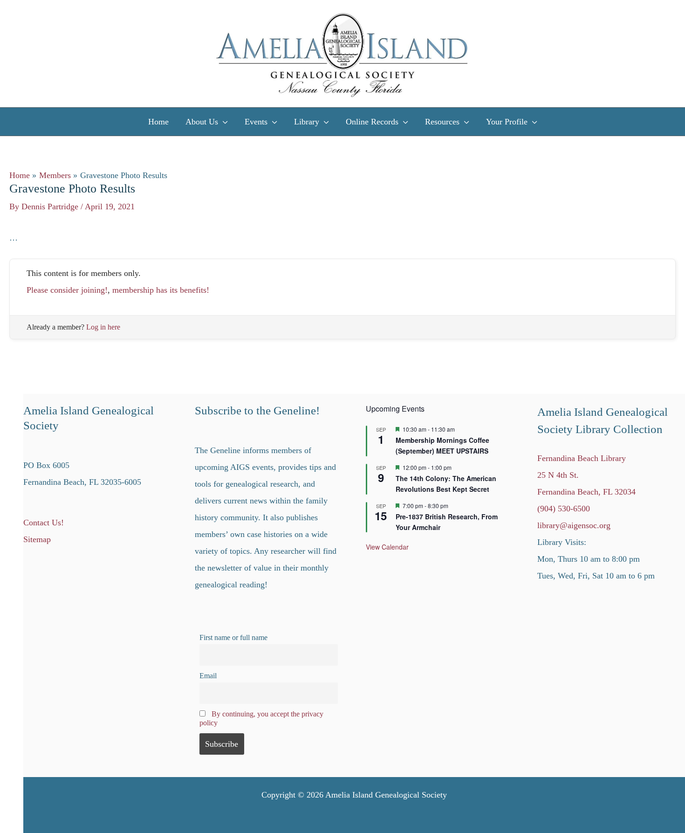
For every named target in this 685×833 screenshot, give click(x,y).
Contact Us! (43, 522)
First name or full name (233, 637)
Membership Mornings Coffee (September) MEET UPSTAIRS (442, 445)
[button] (223, 122)
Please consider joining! (67, 290)
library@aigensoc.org (573, 525)
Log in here (103, 327)
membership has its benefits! (160, 290)
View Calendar (387, 546)
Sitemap (37, 539)
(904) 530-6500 (563, 508)
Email (208, 676)
